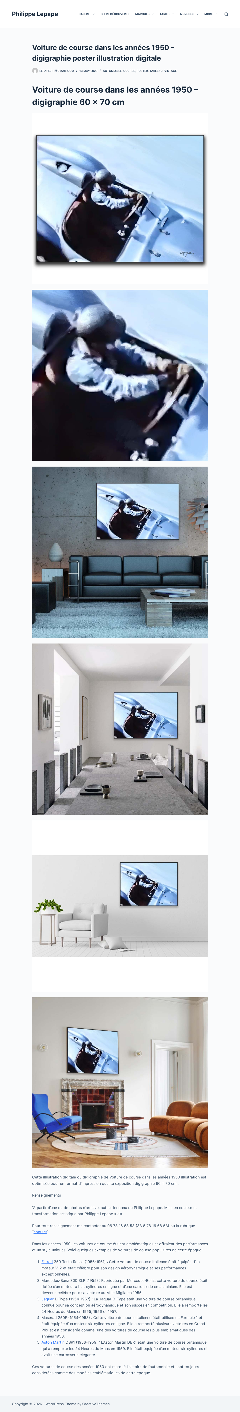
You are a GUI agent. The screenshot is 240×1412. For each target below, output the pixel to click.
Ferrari (47, 1261)
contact (40, 1231)
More (208, 14)
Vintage (170, 71)
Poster (142, 71)
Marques (142, 14)
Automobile (112, 71)
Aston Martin (52, 1342)
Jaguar (47, 1299)
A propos (187, 14)
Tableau (156, 71)
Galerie (84, 14)
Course (129, 71)
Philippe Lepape (35, 13)
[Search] (226, 14)
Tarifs (164, 14)
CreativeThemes (96, 1404)
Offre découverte (115, 14)
